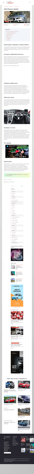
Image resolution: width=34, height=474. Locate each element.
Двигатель (13, 205)
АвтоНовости (13, 191)
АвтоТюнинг (13, 225)
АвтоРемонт (13, 203)
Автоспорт (13, 193)
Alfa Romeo (5, 179)
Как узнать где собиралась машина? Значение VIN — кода (17, 336)
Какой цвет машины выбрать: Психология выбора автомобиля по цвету (19, 274)
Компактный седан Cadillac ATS (9, 409)
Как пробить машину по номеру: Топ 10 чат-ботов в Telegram (17, 321)
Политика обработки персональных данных (16, 443)
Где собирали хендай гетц (22, 389)
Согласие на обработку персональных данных (22, 460)
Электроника (14, 213)
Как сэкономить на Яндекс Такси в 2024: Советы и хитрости (19, 280)
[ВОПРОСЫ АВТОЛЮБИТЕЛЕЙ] (17, 330)
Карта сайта (14, 440)
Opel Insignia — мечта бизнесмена (23, 404)
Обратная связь (8, 35)
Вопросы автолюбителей (15, 217)
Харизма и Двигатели (9, 34)
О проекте (14, 438)
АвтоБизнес (13, 198)
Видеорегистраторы (15, 237)
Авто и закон (14, 232)
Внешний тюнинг (14, 227)
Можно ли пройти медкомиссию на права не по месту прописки (29, 449)
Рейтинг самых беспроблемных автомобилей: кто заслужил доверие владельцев (10, 390)
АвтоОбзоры (6, 21)
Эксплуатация (14, 223)
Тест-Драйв (8, 38)
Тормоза (13, 210)
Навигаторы (13, 240)
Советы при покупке (15, 220)
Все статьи (14, 439)
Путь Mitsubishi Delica (21, 416)
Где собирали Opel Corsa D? (8, 404)
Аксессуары (13, 235)
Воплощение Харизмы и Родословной (12, 31)
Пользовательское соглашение (8, 461)
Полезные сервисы (14, 242)
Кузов (13, 208)
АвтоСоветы (13, 215)
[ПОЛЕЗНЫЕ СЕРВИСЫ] (17, 315)
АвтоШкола (13, 230)
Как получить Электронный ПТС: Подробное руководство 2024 (19, 267)
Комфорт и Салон (9, 37)
